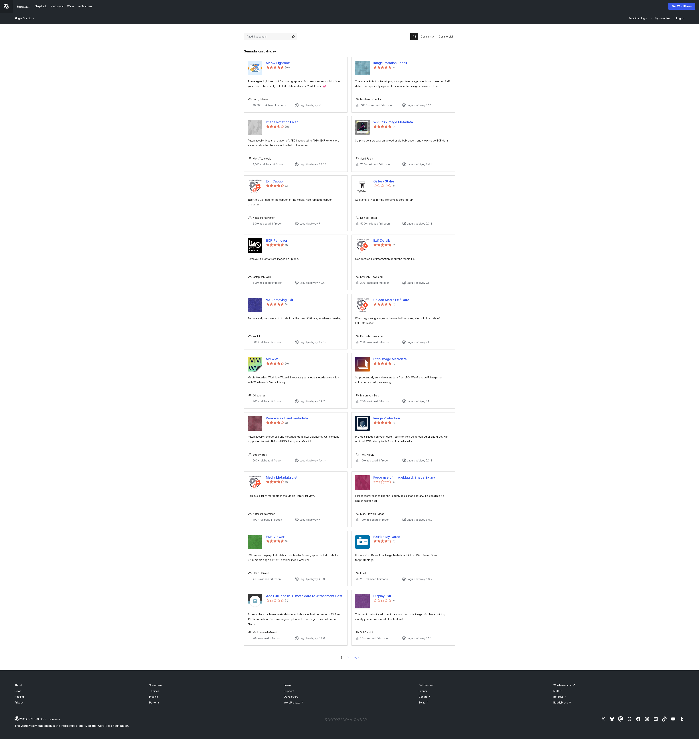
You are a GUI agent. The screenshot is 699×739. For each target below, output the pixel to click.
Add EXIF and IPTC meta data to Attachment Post (304, 596)
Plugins (153, 696)
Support (289, 691)
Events (423, 691)
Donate (425, 696)
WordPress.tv (293, 702)
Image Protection (386, 418)
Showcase (155, 685)
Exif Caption (275, 181)
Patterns (154, 702)
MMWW (272, 359)
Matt (557, 691)
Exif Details (382, 240)
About (18, 685)
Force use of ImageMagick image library (404, 477)
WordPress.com (564, 685)
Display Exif (382, 596)
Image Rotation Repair (390, 63)
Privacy (19, 702)
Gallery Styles (384, 181)
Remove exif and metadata (287, 418)
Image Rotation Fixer (282, 122)
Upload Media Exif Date (391, 300)
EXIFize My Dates (386, 537)
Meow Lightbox (278, 63)
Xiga (356, 657)
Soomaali (54, 719)
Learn (287, 685)
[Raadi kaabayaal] (293, 36)
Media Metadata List (281, 477)
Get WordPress (682, 6)
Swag (424, 702)
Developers (291, 696)
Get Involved (426, 685)
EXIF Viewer (275, 537)
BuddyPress (562, 702)
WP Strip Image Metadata (393, 122)
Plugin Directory (24, 18)
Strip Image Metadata (390, 359)
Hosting (19, 696)
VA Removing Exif (279, 300)
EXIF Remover (276, 240)
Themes (154, 691)
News (18, 691)
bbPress (559, 696)
